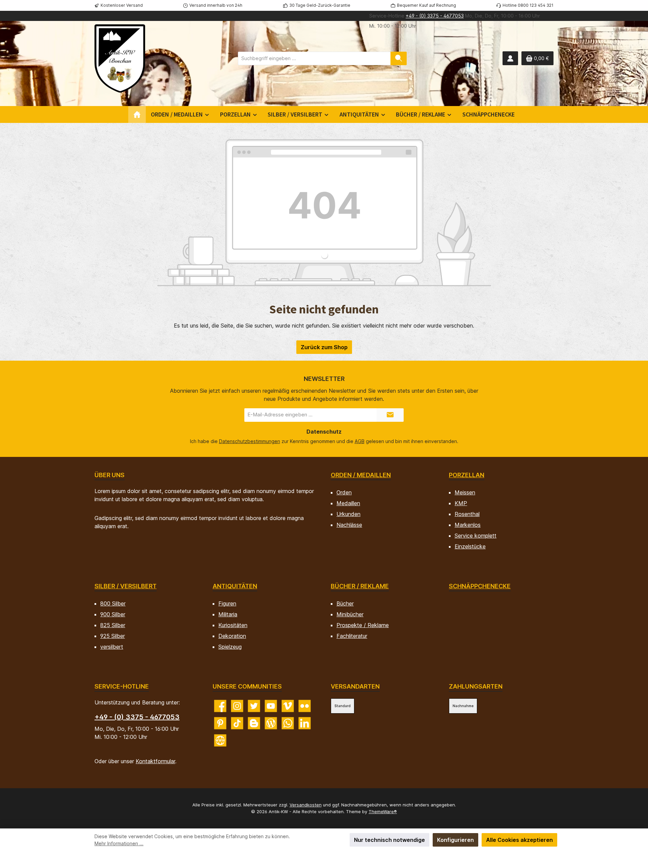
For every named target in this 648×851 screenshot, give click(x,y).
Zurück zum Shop (324, 347)
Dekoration (232, 636)
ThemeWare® (383, 811)
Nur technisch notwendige (389, 839)
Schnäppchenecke (480, 586)
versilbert (111, 646)
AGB (359, 441)
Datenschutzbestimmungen (249, 441)
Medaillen (348, 503)
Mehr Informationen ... (118, 843)
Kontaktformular (155, 761)
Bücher (345, 603)
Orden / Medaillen (361, 475)
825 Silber (112, 625)
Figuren (227, 603)
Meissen (465, 492)
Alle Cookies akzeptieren (519, 839)
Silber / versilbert (125, 586)
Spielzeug (230, 646)
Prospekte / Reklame (362, 625)
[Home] (137, 114)
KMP (461, 503)
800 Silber (113, 603)
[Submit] (390, 415)
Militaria (227, 614)
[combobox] (314, 58)
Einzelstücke (470, 546)
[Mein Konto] (510, 58)
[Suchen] (398, 58)
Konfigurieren (455, 839)
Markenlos (468, 524)
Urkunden (348, 514)
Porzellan (466, 475)
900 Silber (112, 614)
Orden (344, 492)
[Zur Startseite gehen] (119, 58)
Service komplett (475, 535)
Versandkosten (306, 804)
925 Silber (112, 636)
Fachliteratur (351, 636)
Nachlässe (349, 524)
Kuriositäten (232, 625)
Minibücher (349, 614)
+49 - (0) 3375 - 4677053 (435, 16)
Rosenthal (467, 514)
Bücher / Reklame (360, 586)
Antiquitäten (235, 586)
